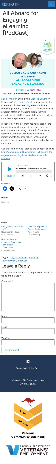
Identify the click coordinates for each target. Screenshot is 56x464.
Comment (7, 281)
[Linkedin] (28, 361)
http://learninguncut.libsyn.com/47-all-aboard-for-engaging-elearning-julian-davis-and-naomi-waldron (27, 155)
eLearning (34, 257)
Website (5, 338)
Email (4, 327)
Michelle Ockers (38, 98)
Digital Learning (18, 257)
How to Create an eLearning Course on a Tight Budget (11, 242)
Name (4, 316)
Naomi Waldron (9, 98)
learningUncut (9, 260)
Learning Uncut (24, 102)
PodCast (22, 260)
